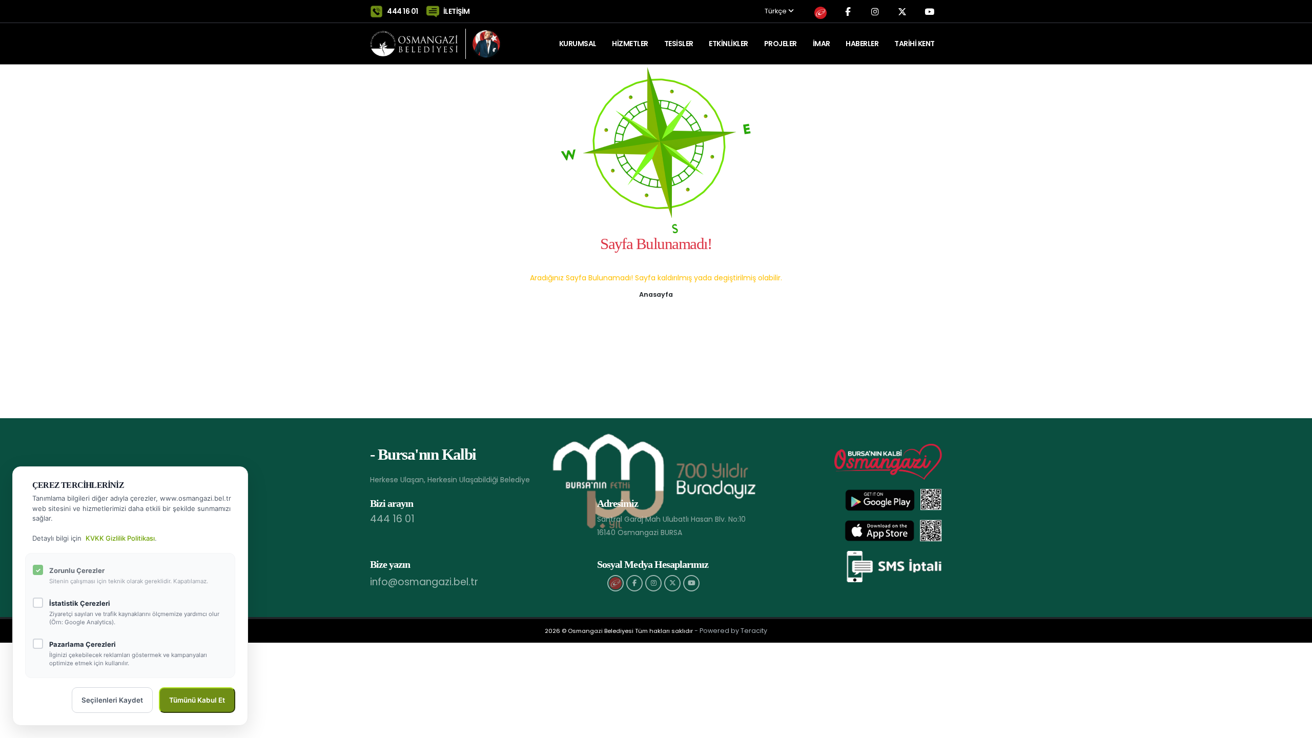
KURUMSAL (578, 43)
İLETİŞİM (456, 11)
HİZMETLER (630, 43)
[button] (656, 294)
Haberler (862, 43)
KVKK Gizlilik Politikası (120, 538)
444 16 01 (402, 11)
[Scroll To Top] (1294, 726)
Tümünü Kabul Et (197, 700)
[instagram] (653, 583)
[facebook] (634, 583)
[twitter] (672, 583)
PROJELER (780, 43)
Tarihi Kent (914, 43)
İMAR (821, 43)
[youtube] (691, 583)
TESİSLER (678, 43)
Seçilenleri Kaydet (112, 700)
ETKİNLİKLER (728, 43)
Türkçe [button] (776, 11)
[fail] (615, 583)
